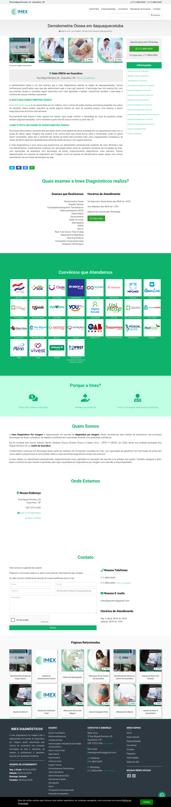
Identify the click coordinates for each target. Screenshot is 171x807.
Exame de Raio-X (20, 712)
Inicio (129, 733)
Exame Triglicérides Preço (137, 129)
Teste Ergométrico (55, 772)
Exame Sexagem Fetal (98, 712)
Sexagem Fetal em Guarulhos (138, 76)
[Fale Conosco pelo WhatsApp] (162, 795)
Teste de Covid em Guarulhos (138, 71)
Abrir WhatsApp (109, 771)
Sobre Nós (94, 9)
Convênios (123, 9)
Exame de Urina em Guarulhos (138, 100)
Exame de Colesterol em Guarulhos (140, 119)
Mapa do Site (133, 762)
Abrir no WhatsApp (124, 583)
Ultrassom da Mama (124, 712)
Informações (76, 31)
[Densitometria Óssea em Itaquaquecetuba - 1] (22, 50)
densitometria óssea (20, 105)
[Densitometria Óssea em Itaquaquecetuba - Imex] (20, 12)
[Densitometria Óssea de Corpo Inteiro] (20, 660)
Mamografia (53, 783)
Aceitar (146, 802)
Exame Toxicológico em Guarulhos (140, 110)
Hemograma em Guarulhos (137, 81)
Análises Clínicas (55, 740)
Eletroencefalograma (57, 736)
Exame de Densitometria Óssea (46, 677)
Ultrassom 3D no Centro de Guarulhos (99, 677)
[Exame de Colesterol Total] (46, 695)
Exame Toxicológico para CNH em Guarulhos (144, 114)
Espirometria (53, 754)
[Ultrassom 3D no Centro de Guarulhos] (99, 660)
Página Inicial (65, 31)
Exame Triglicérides (135, 134)
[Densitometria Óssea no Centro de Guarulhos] (125, 660)
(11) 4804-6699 (155, 2)
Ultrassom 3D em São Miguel (72, 712)
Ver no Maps (108, 743)
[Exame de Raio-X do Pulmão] (151, 660)
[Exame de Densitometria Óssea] (46, 660)
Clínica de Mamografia (72, 677)
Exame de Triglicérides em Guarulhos (141, 124)
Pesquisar (156, 15)
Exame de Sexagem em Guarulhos (140, 105)
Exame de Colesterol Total (46, 712)
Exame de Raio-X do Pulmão (150, 677)
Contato (156, 9)
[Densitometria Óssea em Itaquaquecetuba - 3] (80, 50)
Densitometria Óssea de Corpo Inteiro (20, 677)
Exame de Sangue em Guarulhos (139, 90)
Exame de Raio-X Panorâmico (150, 712)
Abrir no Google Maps (86, 78)
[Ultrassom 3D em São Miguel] (72, 695)
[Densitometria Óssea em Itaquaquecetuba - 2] (51, 50)
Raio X (51, 786)
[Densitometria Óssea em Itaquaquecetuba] (110, 50)
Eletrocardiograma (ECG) (58, 776)
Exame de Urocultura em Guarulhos (140, 95)
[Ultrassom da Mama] (125, 695)
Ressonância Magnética (58, 794)
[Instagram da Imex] (134, 776)
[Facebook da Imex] (129, 776)
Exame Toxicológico (56, 733)
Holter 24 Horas (55, 761)
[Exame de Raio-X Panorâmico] (151, 695)
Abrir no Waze (34, 518)
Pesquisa (131, 753)
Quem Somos (133, 737)
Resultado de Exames (140, 9)
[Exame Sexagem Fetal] (99, 695)
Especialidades (108, 9)
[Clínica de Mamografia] (72, 660)
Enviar (53, 627)
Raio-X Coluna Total (56, 750)
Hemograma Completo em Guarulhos (141, 86)
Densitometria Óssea (57, 779)
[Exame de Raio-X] (20, 695)
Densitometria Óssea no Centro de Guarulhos (124, 677)
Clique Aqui (97, 218)
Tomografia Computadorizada (61, 790)
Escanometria (54, 758)
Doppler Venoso (55, 765)
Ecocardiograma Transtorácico (61, 768)
